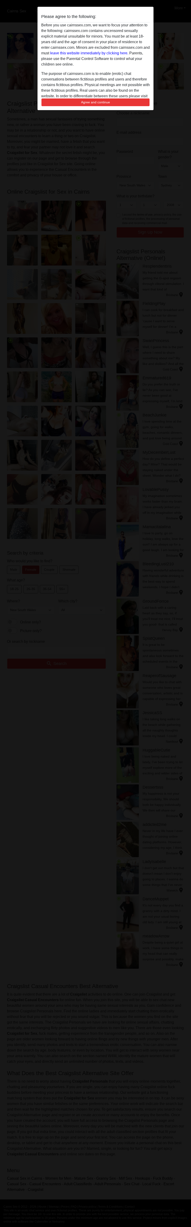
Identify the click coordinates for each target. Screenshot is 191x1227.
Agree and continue (95, 102)
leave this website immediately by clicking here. (89, 53)
